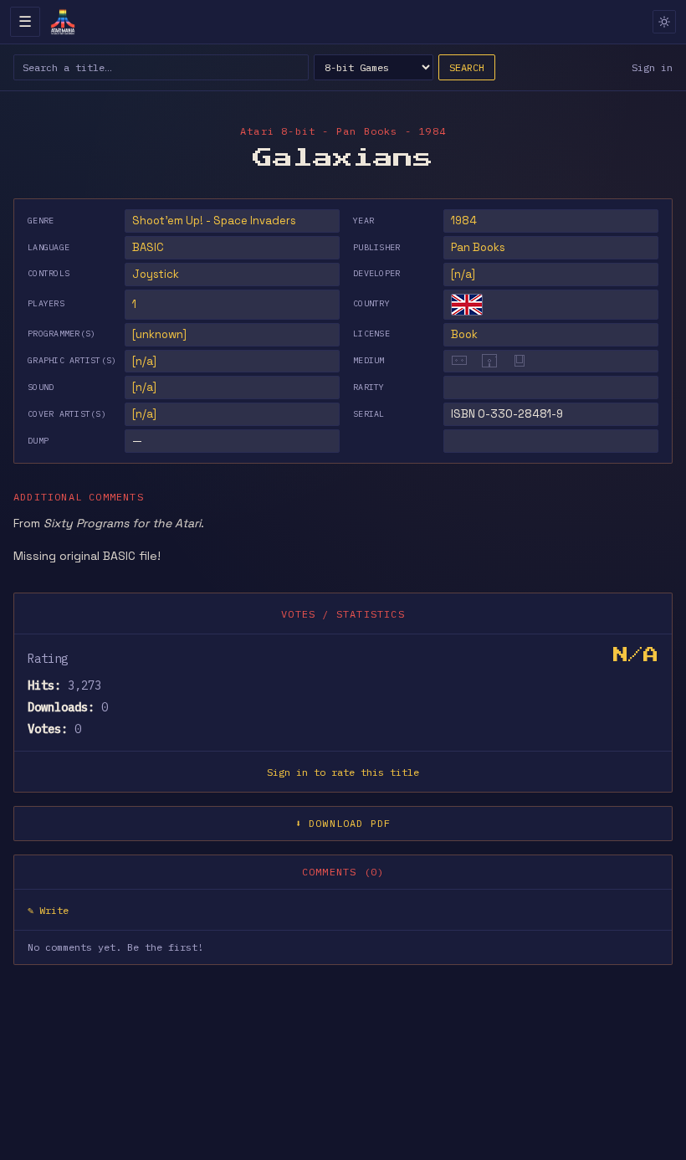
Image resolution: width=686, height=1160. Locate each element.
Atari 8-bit (277, 131)
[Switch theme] (664, 21)
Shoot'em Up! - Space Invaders (214, 220)
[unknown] (159, 334)
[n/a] (463, 274)
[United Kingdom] (467, 305)
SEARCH (466, 67)
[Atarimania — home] (62, 21)
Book (464, 334)
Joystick (155, 274)
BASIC (148, 247)
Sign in (652, 67)
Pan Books (478, 247)
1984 (464, 220)
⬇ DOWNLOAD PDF (343, 823)
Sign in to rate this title (343, 772)
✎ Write (48, 910)
